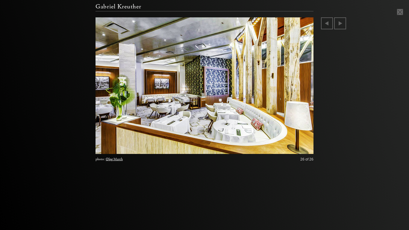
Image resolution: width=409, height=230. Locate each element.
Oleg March (114, 159)
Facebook (287, 148)
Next (340, 23)
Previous (327, 23)
